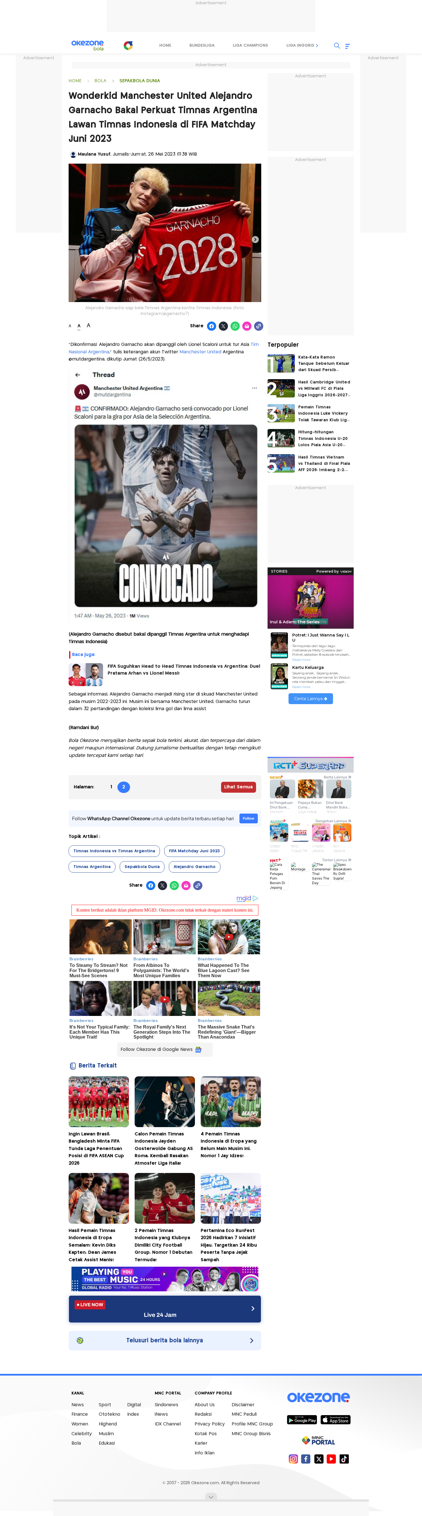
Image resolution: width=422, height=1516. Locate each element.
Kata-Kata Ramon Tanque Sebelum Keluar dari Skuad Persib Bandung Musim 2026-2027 (324, 364)
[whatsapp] (235, 326)
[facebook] (306, 1459)
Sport (105, 1405)
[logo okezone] (318, 1397)
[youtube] (331, 1459)
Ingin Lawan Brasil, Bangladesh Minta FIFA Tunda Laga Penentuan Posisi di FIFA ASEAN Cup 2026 (96, 1149)
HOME (75, 81)
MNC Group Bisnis (251, 1434)
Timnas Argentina (92, 867)
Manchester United (199, 352)
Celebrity (81, 1434)
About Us (205, 1405)
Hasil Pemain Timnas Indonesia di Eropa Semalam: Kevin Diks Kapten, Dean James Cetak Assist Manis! (92, 1245)
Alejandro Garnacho (195, 867)
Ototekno (109, 1414)
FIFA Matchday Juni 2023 (194, 851)
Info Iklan (204, 1453)
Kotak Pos (206, 1434)
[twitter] (319, 1459)
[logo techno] (87, 45)
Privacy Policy (210, 1424)
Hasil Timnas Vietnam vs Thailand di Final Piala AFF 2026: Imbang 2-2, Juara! (324, 464)
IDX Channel (168, 1424)
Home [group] (165, 46)
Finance (79, 1414)
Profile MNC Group (252, 1424)
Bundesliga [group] (201, 46)
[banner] (164, 1289)
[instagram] (293, 1459)
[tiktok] (344, 1459)
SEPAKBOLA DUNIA (139, 81)
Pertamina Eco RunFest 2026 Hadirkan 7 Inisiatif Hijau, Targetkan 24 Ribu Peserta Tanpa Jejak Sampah (229, 1245)
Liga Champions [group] (250, 46)
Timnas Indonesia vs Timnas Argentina (114, 851)
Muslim (106, 1434)
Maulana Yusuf (94, 154)
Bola (76, 1443)
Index (133, 1414)
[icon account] (73, 154)
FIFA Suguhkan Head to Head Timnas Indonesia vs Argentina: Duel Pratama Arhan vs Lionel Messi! (184, 669)
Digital (134, 1405)
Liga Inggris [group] (300, 46)
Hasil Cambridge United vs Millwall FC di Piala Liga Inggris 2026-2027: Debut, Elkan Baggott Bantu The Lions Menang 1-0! (324, 389)
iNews (161, 1414)
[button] (317, 45)
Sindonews (166, 1405)
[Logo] (128, 45)
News (77, 1405)
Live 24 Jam (160, 1315)
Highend (108, 1424)
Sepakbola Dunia (142, 867)
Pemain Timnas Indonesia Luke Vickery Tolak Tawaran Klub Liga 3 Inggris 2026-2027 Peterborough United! (323, 414)
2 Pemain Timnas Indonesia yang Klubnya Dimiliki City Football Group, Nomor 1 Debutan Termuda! (163, 1245)
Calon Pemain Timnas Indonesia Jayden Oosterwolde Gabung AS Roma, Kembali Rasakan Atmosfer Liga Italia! (164, 1149)
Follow (248, 818)
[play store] (302, 1419)
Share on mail (247, 326)
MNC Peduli (244, 1414)
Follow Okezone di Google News (157, 1049)
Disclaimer (243, 1405)
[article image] (281, 363)
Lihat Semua (238, 787)
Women (79, 1424)
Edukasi (107, 1443)
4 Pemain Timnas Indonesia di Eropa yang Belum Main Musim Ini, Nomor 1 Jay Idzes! (229, 1145)
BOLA (100, 81)
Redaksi (203, 1414)
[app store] (335, 1419)
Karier (201, 1443)
